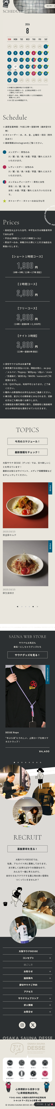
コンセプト (28, 957)
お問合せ (28, 1011)
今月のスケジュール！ (27, 441)
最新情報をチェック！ (27, 452)
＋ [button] (50, 958)
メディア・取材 (28, 1025)
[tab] (21, 606)
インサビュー (28, 964)
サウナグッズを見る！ (27, 655)
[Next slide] (38, 607)
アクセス (28, 991)
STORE (40, 1104)
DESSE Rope (12, 732)
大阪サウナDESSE (28, 951)
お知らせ (28, 971)
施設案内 (28, 978)
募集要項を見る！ (27, 849)
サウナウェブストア (28, 998)
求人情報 (28, 1005)
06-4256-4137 (28, 1018)
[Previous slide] (17, 607)
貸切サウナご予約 (28, 984)
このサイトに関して (28, 1031)
